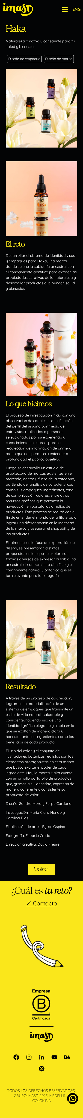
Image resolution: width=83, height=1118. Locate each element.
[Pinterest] (41, 1068)
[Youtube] (54, 1057)
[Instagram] (29, 1057)
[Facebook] (16, 1057)
